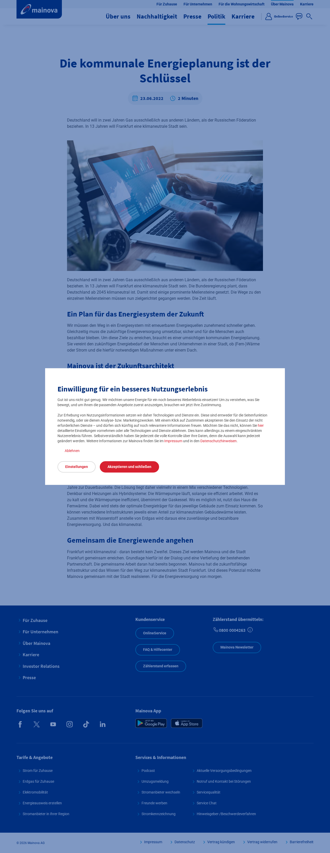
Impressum (173, 441)
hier (261, 425)
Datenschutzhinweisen (218, 441)
